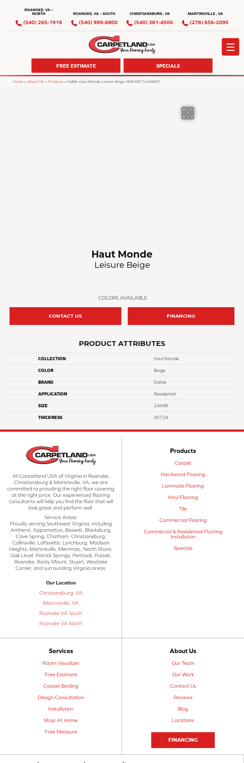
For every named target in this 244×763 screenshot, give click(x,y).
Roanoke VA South (60, 736)
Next (234, 396)
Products (55, 81)
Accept (82, 393)
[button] (75, 65)
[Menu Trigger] (230, 47)
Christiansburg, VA (61, 716)
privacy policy (90, 377)
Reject (120, 393)
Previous (9, 396)
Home (18, 81)
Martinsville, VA (61, 726)
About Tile (35, 81)
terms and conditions (138, 377)
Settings (160, 393)
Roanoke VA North (60, 746)
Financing (181, 439)
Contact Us (65, 439)
